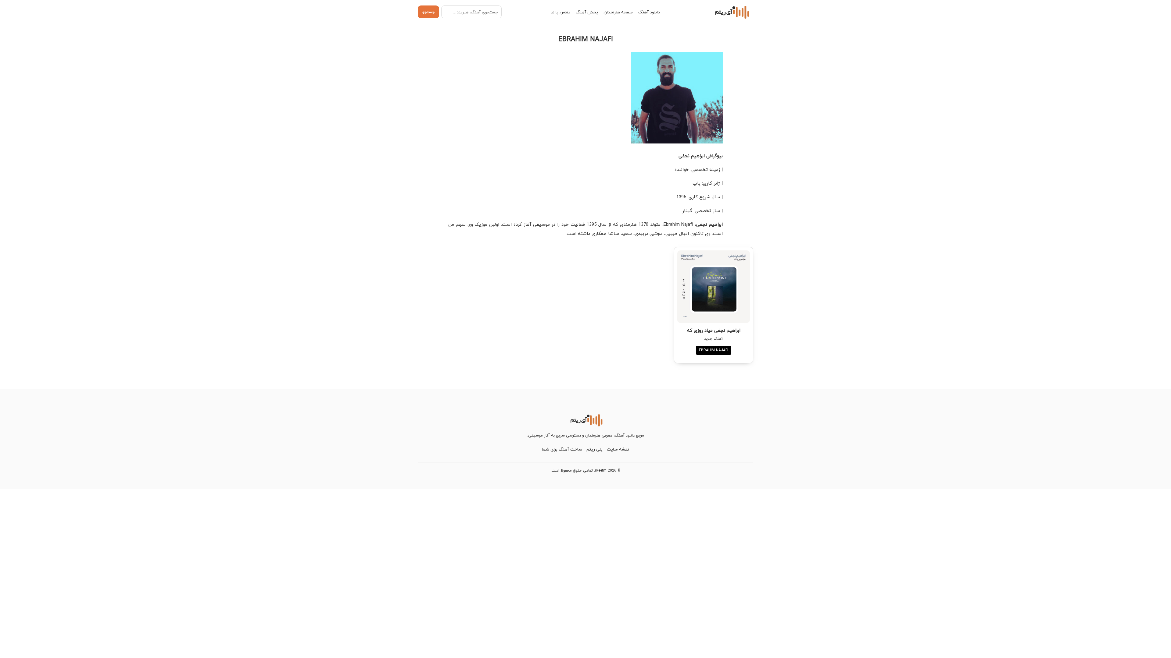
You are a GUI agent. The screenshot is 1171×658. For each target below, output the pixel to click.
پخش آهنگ (587, 12)
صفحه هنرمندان (618, 12)
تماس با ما (560, 12)
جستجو (428, 12)
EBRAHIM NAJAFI (713, 350)
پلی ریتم (594, 449)
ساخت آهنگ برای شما (562, 449)
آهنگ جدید (713, 338)
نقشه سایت (618, 449)
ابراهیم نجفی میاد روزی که (713, 330)
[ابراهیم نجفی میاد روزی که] (713, 286)
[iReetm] (731, 12)
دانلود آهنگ (649, 12)
